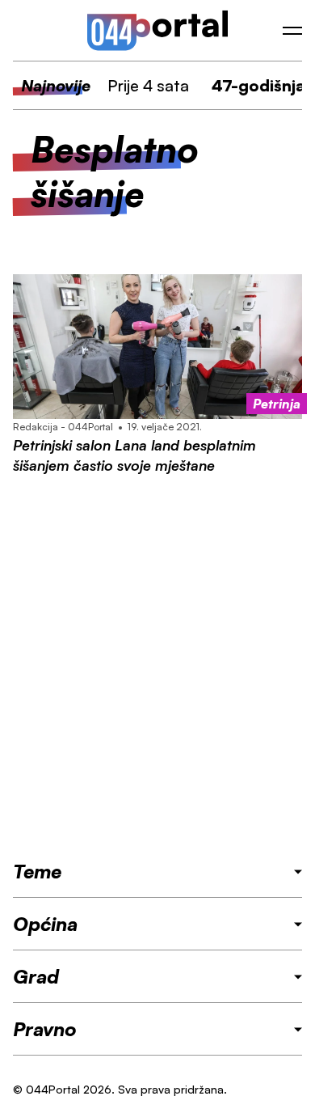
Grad (36, 976)
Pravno (45, 1029)
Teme (37, 871)
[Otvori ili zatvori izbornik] (292, 30)
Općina (45, 924)
